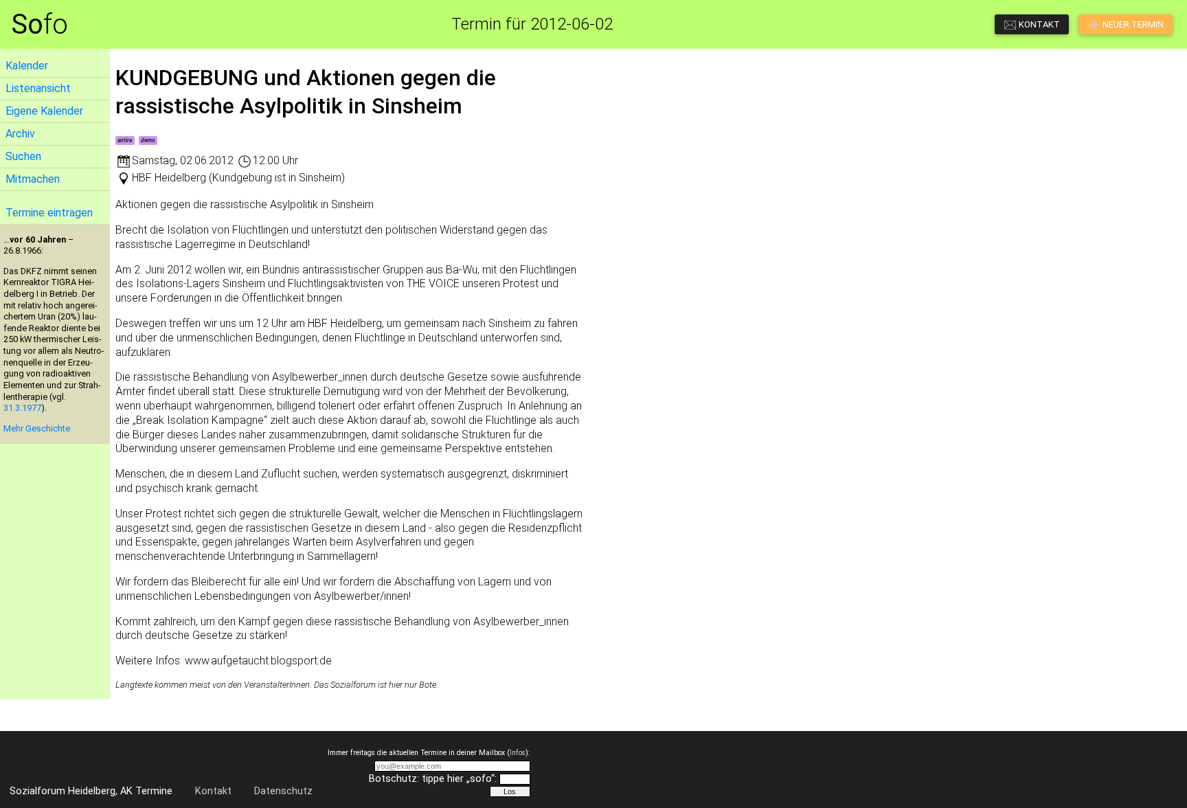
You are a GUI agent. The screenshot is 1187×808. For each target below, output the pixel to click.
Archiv (20, 133)
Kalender (26, 65)
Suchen (23, 156)
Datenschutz (283, 791)
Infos (517, 752)
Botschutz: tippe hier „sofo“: (433, 779)
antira (124, 140)
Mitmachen (32, 179)
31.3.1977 (22, 408)
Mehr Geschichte (36, 428)
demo (148, 140)
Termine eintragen (49, 212)
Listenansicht (38, 88)
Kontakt (213, 791)
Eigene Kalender (44, 110)
